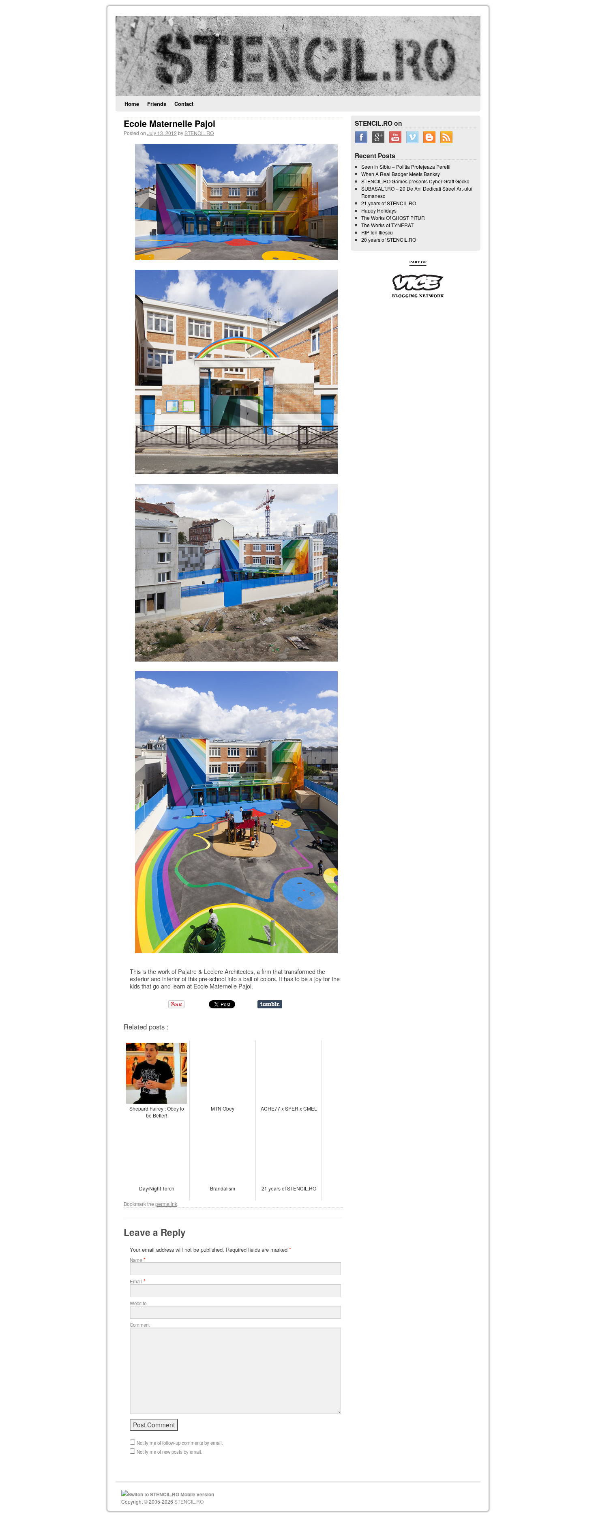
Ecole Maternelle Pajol (169, 123)
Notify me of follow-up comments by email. (180, 1443)
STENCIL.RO (199, 132)
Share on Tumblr (269, 1004)
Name (136, 1260)
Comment (140, 1324)
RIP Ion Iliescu (377, 232)
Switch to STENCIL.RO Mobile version (171, 1494)
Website (138, 1303)
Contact (183, 103)
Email (136, 1281)
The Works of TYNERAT (387, 224)
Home (131, 103)
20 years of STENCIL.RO (388, 239)
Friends (156, 103)
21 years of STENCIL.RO (388, 203)
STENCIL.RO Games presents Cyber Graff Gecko (415, 181)
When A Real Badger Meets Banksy (400, 173)
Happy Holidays (379, 210)
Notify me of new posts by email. (169, 1451)
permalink (166, 1203)
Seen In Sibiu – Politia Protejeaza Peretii (405, 166)
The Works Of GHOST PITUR (393, 217)
